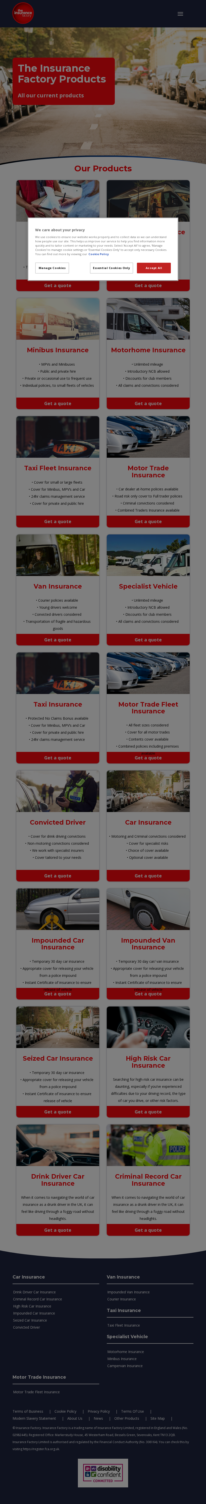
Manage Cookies (52, 268)
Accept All (154, 268)
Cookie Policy (98, 254)
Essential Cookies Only (111, 268)
